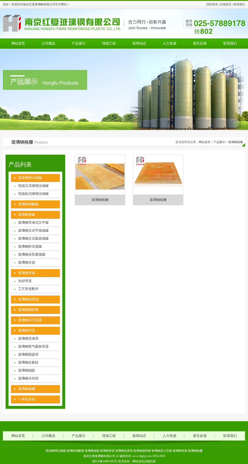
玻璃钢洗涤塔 (28, 338)
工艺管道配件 (28, 289)
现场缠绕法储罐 (30, 178)
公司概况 (48, 43)
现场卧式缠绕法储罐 (33, 194)
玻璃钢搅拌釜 (28, 310)
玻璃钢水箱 (26, 262)
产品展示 (78, 43)
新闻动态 (139, 43)
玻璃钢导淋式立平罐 (33, 222)
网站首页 (18, 43)
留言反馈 (200, 43)
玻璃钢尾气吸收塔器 (33, 346)
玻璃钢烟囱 (26, 370)
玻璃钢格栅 (235, 142)
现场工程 (109, 43)
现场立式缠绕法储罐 (33, 186)
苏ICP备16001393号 (104, 461)
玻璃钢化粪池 (28, 299)
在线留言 (226, 4)
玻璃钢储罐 (26, 214)
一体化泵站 (26, 399)
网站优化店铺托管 (144, 461)
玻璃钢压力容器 (30, 320)
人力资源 (169, 43)
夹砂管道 (25, 281)
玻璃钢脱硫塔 (28, 354)
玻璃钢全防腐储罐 (31, 254)
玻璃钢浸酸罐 (28, 204)
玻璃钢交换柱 (28, 362)
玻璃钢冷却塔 (28, 378)
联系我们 (239, 4)
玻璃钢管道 (26, 273)
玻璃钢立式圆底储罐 (33, 238)
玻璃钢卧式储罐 (30, 246)
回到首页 (212, 4)
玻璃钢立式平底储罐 (33, 230)
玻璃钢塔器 (26, 330)
